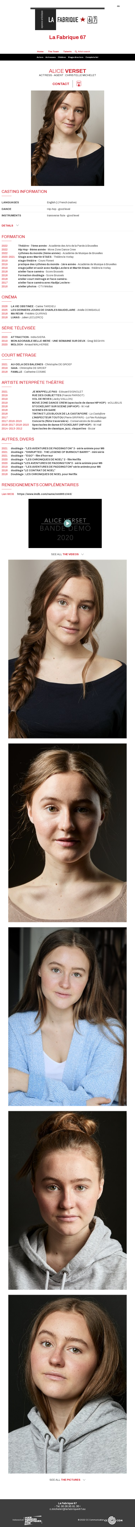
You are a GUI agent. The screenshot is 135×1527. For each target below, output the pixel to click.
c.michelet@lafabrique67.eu (67, 1509)
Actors (40, 57)
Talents (67, 51)
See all (65, 554)
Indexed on (18, 1520)
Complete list (91, 57)
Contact (61, 84)
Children (62, 57)
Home (40, 51)
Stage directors (75, 57)
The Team (53, 51)
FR (118, 6)
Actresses (50, 57)
